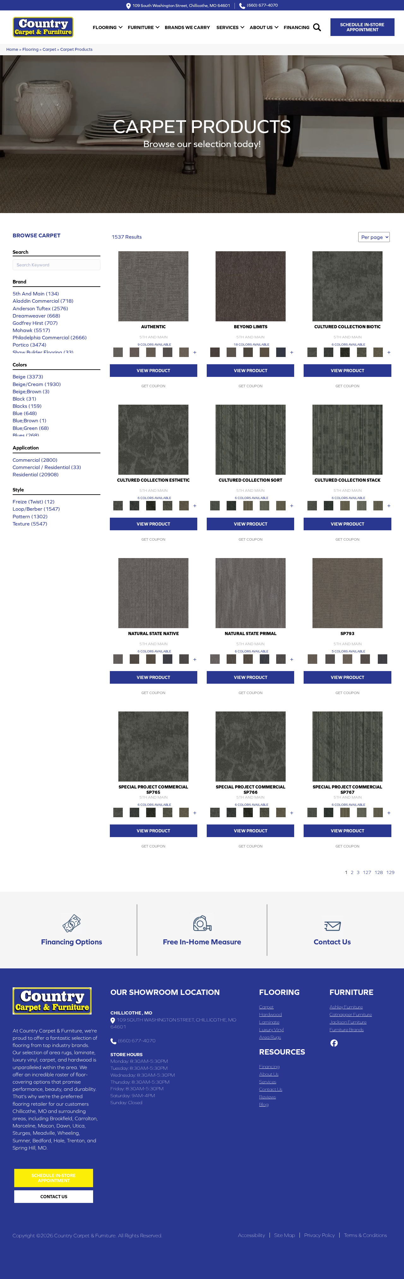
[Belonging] (153, 592)
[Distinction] (378, 351)
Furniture (141, 27)
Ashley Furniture (346, 1006)
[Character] (328, 351)
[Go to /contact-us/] (332, 930)
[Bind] (251, 439)
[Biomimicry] (347, 285)
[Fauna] (264, 351)
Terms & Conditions (365, 1235)
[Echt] (134, 351)
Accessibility (251, 1235)
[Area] (251, 285)
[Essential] (134, 658)
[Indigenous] (151, 658)
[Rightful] (365, 658)
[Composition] (361, 351)
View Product (153, 370)
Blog (264, 1104)
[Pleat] (264, 505)
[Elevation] (248, 351)
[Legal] (167, 351)
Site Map (284, 1235)
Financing (297, 27)
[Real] (184, 351)
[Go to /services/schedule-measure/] (202, 930)
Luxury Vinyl (271, 1029)
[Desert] (231, 351)
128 (378, 872)
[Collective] (345, 351)
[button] (120, 27)
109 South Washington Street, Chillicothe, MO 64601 (181, 5)
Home (12, 49)
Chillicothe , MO (131, 1012)
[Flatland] (281, 351)
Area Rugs (270, 1037)
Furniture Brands (347, 1029)
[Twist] (281, 505)
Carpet (49, 49)
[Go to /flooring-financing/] (71, 930)
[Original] (184, 658)
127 (367, 872)
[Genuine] (151, 351)
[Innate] (167, 658)
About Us (261, 27)
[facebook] (334, 1043)
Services (228, 27)
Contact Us (270, 1089)
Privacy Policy (319, 1235)
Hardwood (270, 1014)
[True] (382, 658)
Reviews (267, 1096)
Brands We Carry (187, 27)
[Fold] (248, 505)
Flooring (105, 27)
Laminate (269, 1022)
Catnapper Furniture (351, 1014)
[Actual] (153, 285)
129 (390, 872)
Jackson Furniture (348, 1022)
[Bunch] (231, 505)
